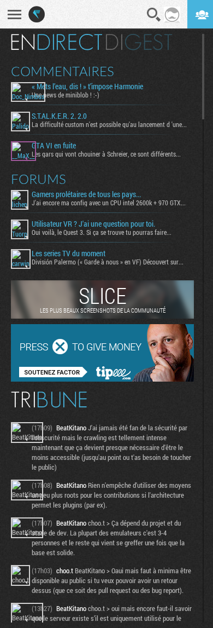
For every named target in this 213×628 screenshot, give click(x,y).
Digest (139, 42)
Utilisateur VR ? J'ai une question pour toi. (93, 224)
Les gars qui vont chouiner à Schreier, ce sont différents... (106, 154)
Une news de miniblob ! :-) (65, 95)
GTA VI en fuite (54, 145)
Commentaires (62, 71)
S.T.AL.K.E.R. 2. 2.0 (59, 116)
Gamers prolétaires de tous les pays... (86, 194)
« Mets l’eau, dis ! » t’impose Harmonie (87, 86)
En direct (56, 42)
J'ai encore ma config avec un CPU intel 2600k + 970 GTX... (109, 202)
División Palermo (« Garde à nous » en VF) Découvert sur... (108, 262)
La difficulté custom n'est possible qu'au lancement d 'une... (109, 124)
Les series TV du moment (68, 253)
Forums (38, 179)
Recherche (154, 15)
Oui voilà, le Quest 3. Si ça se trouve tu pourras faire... (101, 232)
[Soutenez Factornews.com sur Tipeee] (102, 379)
